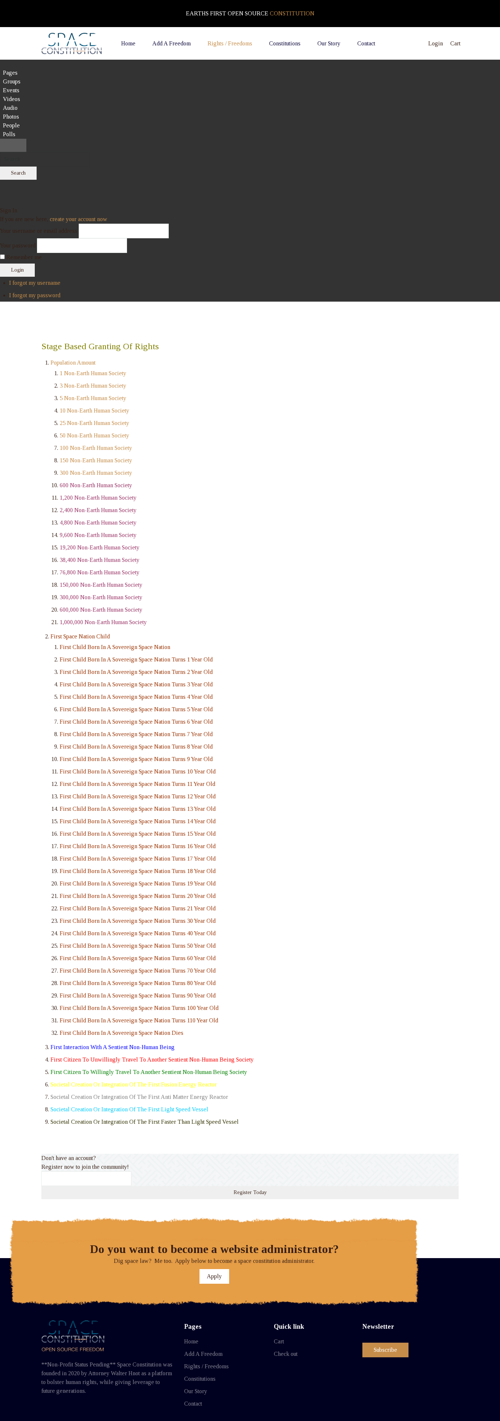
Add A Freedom (203, 1354)
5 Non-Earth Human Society (93, 398)
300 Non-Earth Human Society (96, 473)
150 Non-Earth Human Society (96, 460)
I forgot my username (34, 283)
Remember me (24, 257)
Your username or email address (38, 231)
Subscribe (385, 1350)
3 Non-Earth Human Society (93, 386)
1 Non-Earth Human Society (93, 373)
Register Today (250, 1192)
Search (18, 173)
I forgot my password (34, 295)
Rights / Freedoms (206, 1366)
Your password (18, 245)
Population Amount (73, 362)
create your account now (78, 219)
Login (17, 270)
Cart (279, 1341)
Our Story (195, 1391)
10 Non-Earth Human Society (94, 410)
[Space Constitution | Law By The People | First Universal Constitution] (71, 43)
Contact (193, 1404)
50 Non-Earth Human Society (94, 435)
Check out (286, 1354)
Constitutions (200, 1379)
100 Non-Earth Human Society (96, 448)
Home (191, 1341)
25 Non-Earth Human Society (94, 423)
